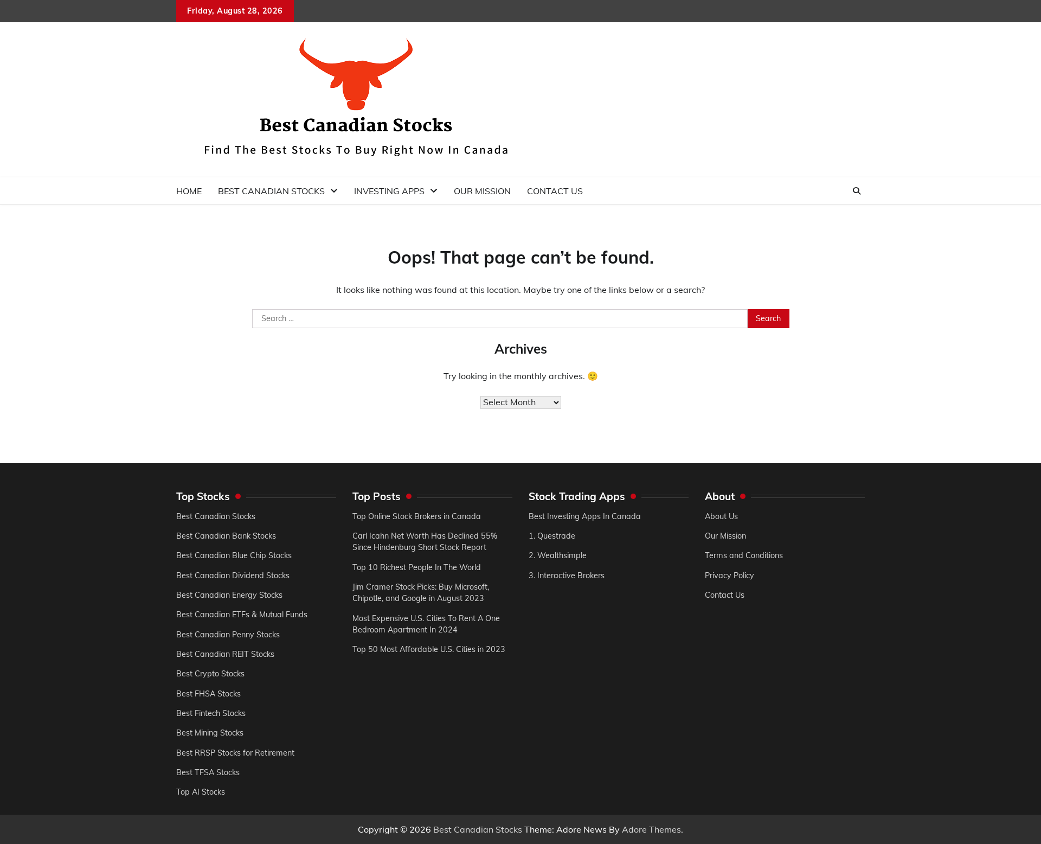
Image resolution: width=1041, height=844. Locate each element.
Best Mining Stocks (209, 733)
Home (189, 191)
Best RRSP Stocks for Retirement (235, 753)
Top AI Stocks (200, 792)
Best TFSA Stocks (208, 772)
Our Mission (482, 191)
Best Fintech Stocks (211, 713)
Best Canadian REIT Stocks (225, 654)
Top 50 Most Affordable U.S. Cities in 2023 (428, 649)
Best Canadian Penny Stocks (228, 635)
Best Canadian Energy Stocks (229, 595)
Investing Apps (389, 191)
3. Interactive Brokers (567, 575)
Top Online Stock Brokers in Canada (416, 516)
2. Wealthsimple (558, 555)
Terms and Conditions (744, 555)
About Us (721, 516)
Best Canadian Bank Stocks (226, 536)
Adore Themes (651, 829)
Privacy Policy (729, 575)
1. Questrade (552, 536)
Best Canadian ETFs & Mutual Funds (241, 614)
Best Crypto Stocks (210, 674)
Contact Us (555, 191)
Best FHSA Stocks (208, 694)
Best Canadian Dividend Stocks (233, 575)
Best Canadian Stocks (271, 191)
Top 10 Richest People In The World (416, 567)
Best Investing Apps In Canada (585, 516)
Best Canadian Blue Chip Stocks (234, 555)
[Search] (857, 191)
